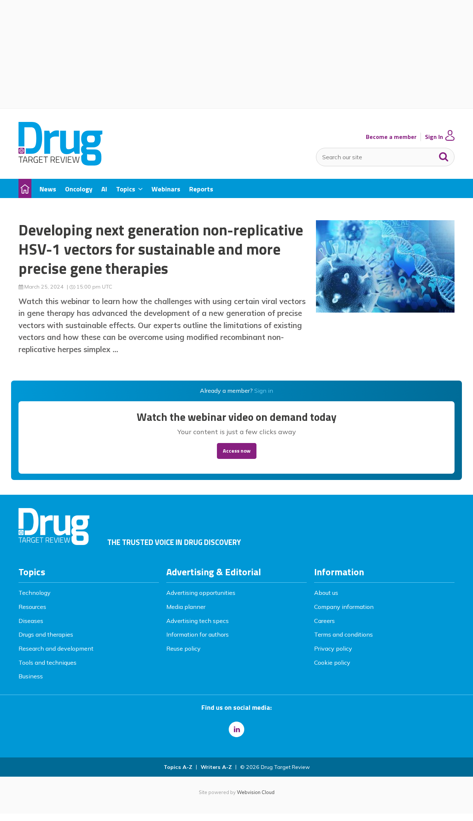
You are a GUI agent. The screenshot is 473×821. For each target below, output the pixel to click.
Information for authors (197, 634)
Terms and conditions (343, 634)
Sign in (263, 390)
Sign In (434, 137)
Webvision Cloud (256, 792)
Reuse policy (183, 648)
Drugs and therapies (45, 634)
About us (326, 592)
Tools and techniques (47, 662)
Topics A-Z (178, 767)
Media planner (185, 606)
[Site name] (60, 163)
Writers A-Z (216, 767)
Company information (344, 606)
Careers (324, 620)
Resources (32, 606)
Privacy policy (333, 648)
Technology (34, 592)
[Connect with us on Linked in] (236, 729)
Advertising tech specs (197, 620)
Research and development (55, 648)
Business (30, 676)
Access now (237, 451)
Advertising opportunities (200, 592)
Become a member (391, 137)
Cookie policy (332, 662)
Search (444, 155)
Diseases (30, 620)
